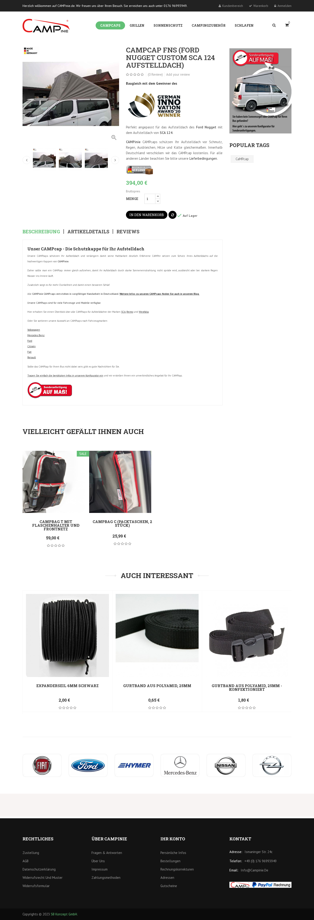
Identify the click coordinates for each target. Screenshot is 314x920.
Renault (31, 357)
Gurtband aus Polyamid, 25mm (157, 685)
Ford (29, 340)
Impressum (99, 869)
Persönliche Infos (173, 853)
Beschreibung (41, 231)
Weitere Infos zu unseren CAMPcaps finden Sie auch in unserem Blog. (160, 293)
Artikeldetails (88, 231)
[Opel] (271, 765)
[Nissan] (225, 765)
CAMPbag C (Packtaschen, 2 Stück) (122, 523)
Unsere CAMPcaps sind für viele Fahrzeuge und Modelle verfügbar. (64, 302)
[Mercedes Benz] (180, 765)
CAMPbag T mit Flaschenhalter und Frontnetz (56, 525)
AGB (26, 861)
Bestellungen (170, 861)
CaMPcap (242, 159)
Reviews (128, 231)
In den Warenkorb (146, 215)
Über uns (98, 861)
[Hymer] (134, 765)
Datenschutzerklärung (39, 869)
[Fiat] (42, 765)
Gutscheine (168, 886)
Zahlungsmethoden (105, 877)
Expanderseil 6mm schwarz (67, 685)
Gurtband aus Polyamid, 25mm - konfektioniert (247, 687)
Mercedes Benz (36, 335)
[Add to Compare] (172, 215)
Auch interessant (157, 575)
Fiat (29, 351)
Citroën (31, 346)
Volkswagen (33, 329)
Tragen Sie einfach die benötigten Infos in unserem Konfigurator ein (65, 375)
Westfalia (144, 311)
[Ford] (88, 765)
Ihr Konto (172, 839)
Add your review (178, 74)
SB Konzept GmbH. (64, 914)
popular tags (249, 145)
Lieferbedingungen (203, 158)
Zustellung (31, 853)
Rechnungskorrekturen (177, 869)
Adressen (167, 877)
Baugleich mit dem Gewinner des (152, 83)
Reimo (129, 311)
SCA (123, 311)
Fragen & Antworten (106, 853)
